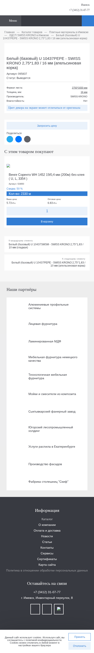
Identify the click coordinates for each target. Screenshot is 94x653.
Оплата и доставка (47, 530)
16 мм (84, 92)
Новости (47, 536)
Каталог (47, 519)
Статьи (47, 542)
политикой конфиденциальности (43, 640)
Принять (79, 637)
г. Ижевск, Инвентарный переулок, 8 (47, 598)
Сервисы (47, 553)
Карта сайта (47, 564)
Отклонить (79, 646)
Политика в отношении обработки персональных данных (47, 570)
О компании (47, 525)
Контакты (47, 547)
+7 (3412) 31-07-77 (79, 10)
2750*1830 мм (79, 87)
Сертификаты (47, 559)
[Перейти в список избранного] (78, 21)
